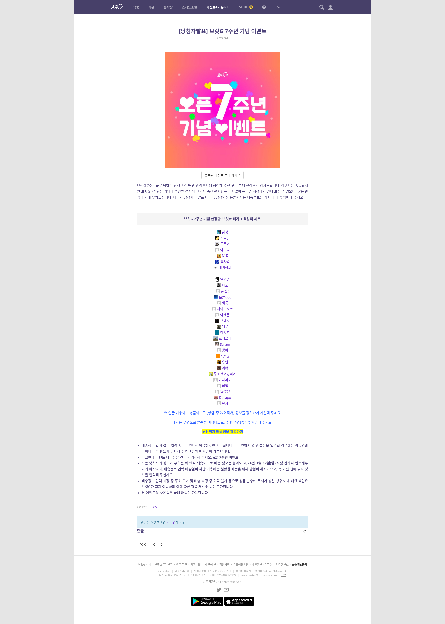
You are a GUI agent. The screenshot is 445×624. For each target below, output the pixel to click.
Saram (225, 344)
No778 (225, 391)
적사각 (225, 261)
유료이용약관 (240, 565)
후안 (225, 362)
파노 (225, 285)
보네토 (225, 320)
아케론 (225, 314)
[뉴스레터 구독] (226, 589)
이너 (225, 368)
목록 (143, 544)
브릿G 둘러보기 (164, 565)
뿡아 (225, 350)
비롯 (225, 303)
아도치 (225, 249)
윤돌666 (225, 297)
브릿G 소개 (144, 565)
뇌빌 (225, 385)
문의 (283, 575)
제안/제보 (210, 565)
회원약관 (224, 565)
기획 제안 (196, 565)
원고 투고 (181, 565)
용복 (225, 255)
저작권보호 (282, 565)
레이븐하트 (225, 309)
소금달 (225, 238)
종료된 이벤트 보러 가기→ (222, 175)
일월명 (225, 279)
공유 (154, 507)
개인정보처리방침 (262, 565)
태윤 (225, 326)
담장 (225, 232)
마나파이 (225, 379)
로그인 (171, 522)
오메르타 (225, 338)
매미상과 (225, 267)
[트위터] (219, 589)
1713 (225, 356)
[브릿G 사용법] (263, 7)
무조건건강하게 (225, 373)
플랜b (225, 291)
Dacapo (225, 397)
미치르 (225, 332)
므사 (225, 403)
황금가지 (211, 582)
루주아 (225, 243)
